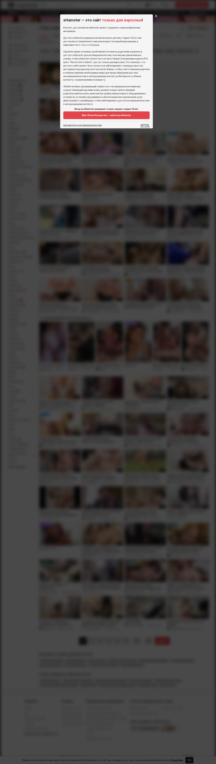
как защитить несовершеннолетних (82, 125)
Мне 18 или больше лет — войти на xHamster (106, 115)
